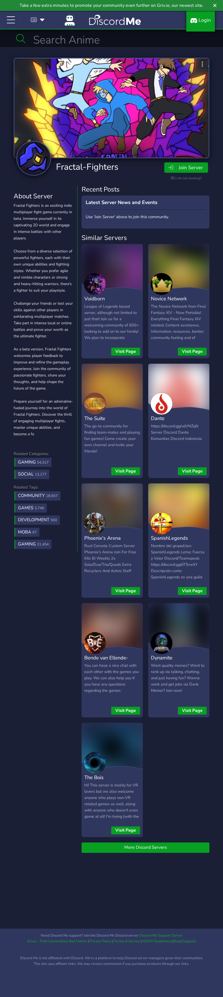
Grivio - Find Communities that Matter (57, 941)
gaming (33, 544)
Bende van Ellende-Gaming (106, 661)
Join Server (191, 167)
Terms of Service (127, 941)
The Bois (94, 777)
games (31, 508)
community (38, 496)
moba (27, 532)
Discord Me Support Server (160, 935)
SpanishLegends (169, 538)
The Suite (94, 418)
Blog (177, 941)
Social (32, 474)
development (37, 520)
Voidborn (94, 298)
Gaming (33, 462)
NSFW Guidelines (157, 941)
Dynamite (161, 657)
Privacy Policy (100, 941)
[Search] (21, 39)
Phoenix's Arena (102, 538)
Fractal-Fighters (87, 167)
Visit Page (125, 351)
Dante (158, 418)
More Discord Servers (145, 847)
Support (189, 941)
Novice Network (169, 298)
